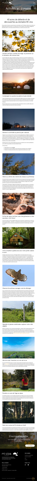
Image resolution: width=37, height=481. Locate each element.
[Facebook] (28, 464)
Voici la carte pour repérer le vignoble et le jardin (21, 333)
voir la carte (7, 363)
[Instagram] (25, 464)
